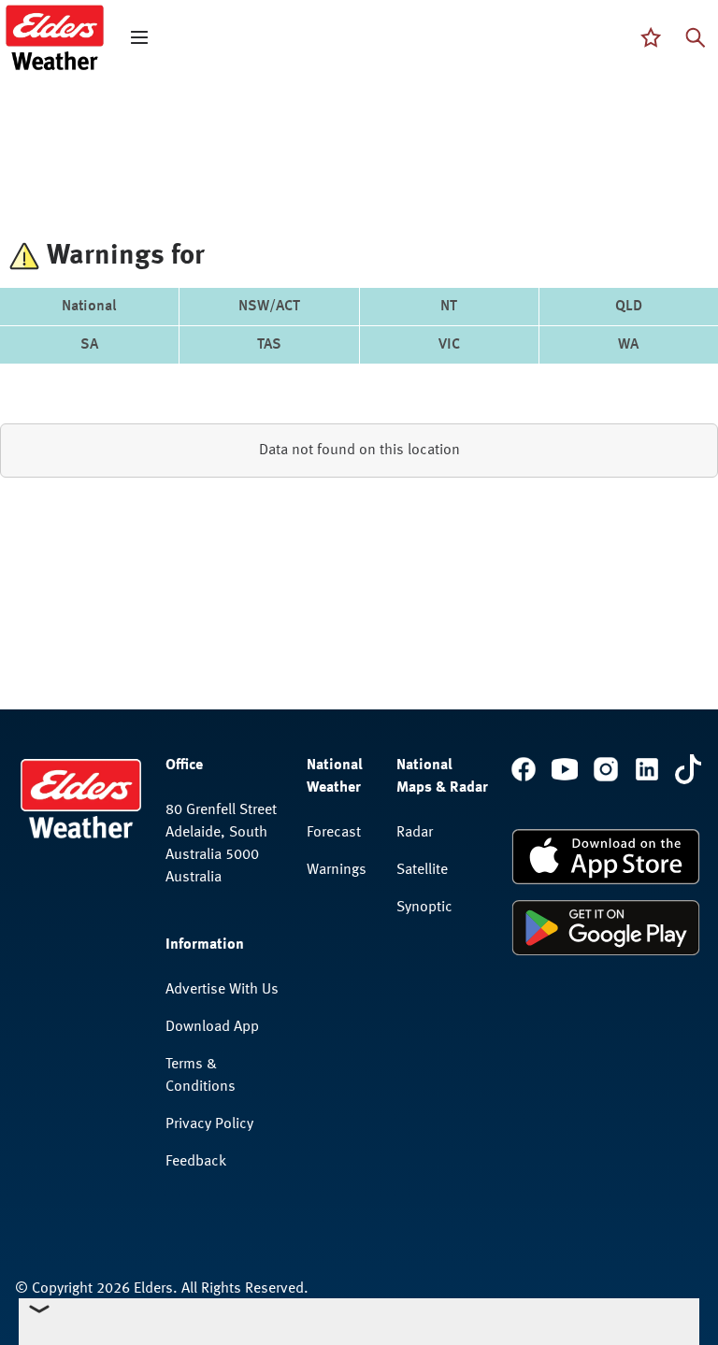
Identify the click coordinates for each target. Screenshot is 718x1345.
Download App (212, 1027)
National (89, 306)
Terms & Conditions (200, 1076)
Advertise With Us (222, 989)
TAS (269, 344)
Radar (414, 832)
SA (89, 344)
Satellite (422, 870)
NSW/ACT (269, 306)
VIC (449, 344)
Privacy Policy (209, 1124)
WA (628, 344)
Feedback (195, 1161)
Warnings (336, 870)
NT (448, 306)
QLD (628, 306)
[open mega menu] (139, 37)
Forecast (334, 832)
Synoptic (424, 907)
